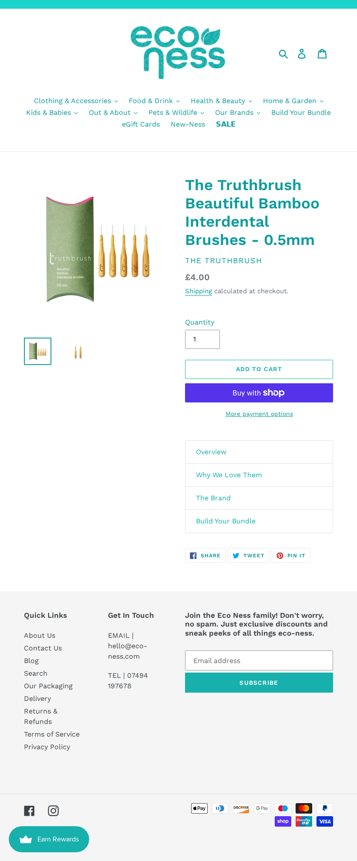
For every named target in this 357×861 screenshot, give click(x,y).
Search (35, 673)
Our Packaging (48, 686)
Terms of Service (52, 734)
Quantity (199, 322)
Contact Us (43, 648)
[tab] (259, 452)
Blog (31, 661)
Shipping (198, 291)
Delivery (37, 698)
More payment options (259, 413)
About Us (39, 635)
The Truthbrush (223, 260)
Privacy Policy (47, 747)
